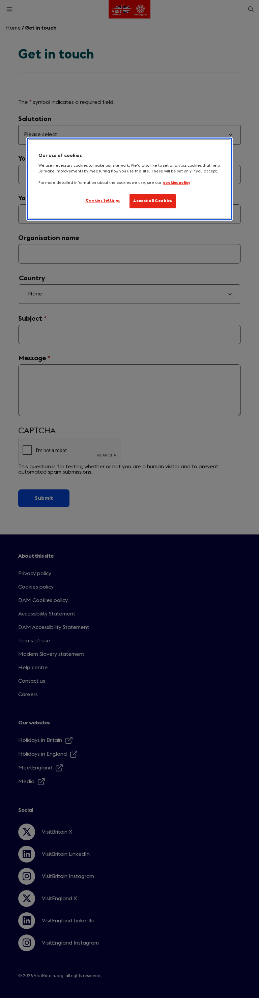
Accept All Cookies (152, 201)
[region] (129, 179)
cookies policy (176, 183)
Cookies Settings (103, 201)
